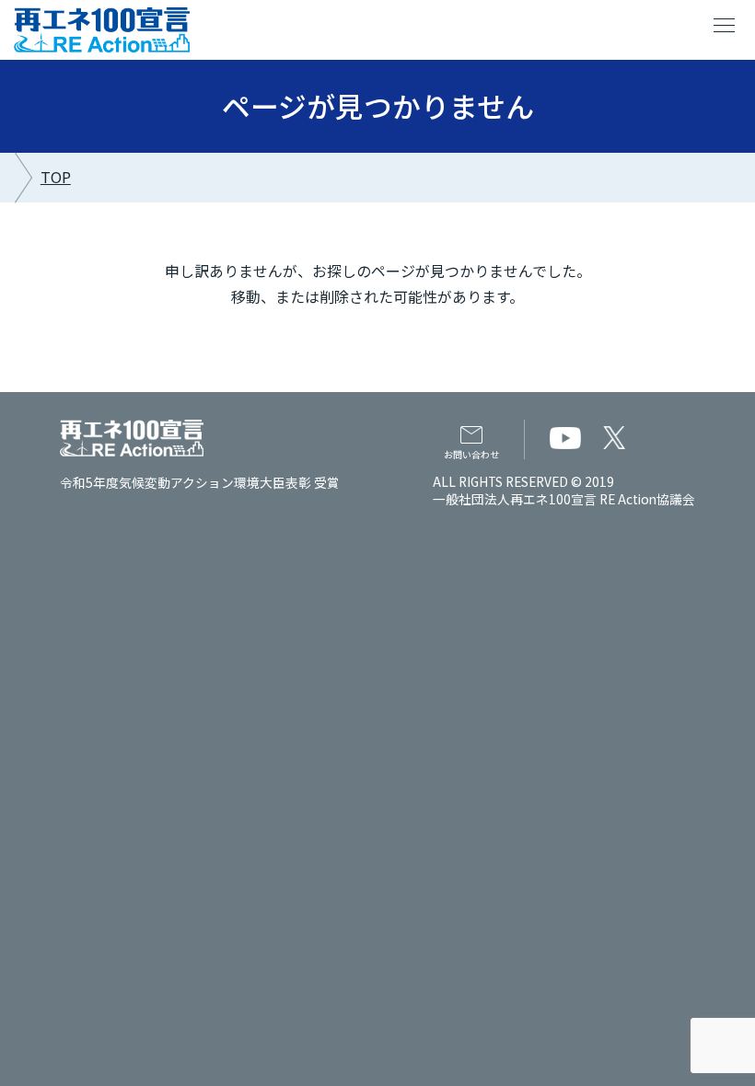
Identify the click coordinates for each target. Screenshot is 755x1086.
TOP (56, 177)
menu (724, 25)
